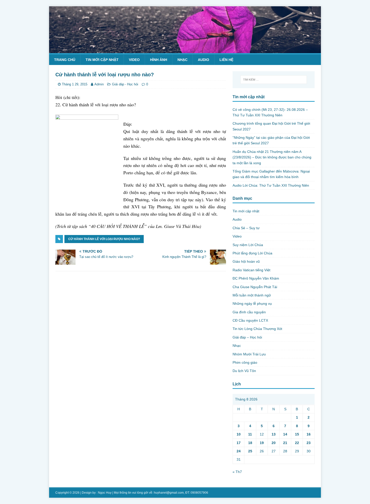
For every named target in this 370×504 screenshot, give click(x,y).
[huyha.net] (185, 50)
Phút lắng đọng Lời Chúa (252, 253)
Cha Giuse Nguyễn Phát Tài (255, 287)
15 (297, 434)
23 (309, 443)
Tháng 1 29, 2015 (74, 84)
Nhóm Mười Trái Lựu (249, 354)
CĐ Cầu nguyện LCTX (250, 320)
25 (250, 451)
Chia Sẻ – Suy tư (246, 228)
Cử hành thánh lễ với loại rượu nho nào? (104, 239)
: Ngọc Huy (104, 492)
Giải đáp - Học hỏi (125, 84)
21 (285, 443)
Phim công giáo (245, 362)
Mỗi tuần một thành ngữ (252, 295)
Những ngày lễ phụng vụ (252, 303)
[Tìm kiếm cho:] (274, 79)
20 (274, 443)
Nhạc (182, 60)
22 (297, 443)
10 (239, 434)
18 (250, 443)
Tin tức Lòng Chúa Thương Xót (257, 329)
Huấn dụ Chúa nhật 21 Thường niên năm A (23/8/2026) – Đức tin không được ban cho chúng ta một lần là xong (272, 157)
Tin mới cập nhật (102, 60)
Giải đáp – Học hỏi (247, 337)
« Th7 (237, 472)
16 (309, 434)
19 (262, 443)
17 (239, 443)
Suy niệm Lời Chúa (248, 245)
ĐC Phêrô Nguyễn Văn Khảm (256, 278)
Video (134, 60)
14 (285, 434)
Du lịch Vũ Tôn (244, 371)
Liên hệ (226, 60)
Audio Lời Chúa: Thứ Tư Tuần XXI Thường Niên (271, 185)
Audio (203, 60)
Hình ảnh (158, 60)
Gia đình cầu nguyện (249, 312)
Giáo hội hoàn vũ (246, 261)
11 (250, 434)
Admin (99, 84)
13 (274, 434)
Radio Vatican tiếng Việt (251, 270)
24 (239, 451)
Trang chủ (64, 60)
